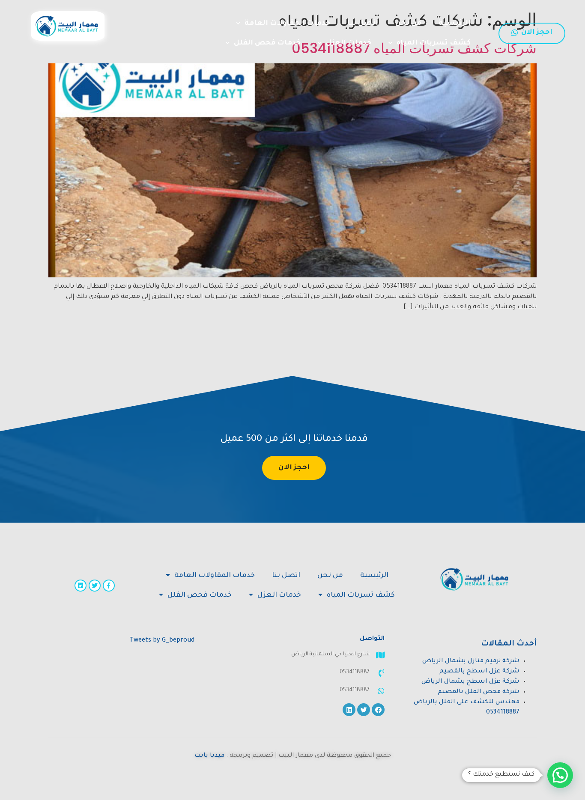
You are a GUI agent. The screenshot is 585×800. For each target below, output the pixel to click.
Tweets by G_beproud (161, 640)
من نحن (408, 23)
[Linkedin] (81, 586)
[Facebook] (378, 709)
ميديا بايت (209, 755)
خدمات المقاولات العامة (287, 23)
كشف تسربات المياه (434, 43)
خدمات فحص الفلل (267, 43)
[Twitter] (95, 586)
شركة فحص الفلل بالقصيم (478, 692)
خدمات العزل (348, 43)
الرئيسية (455, 23)
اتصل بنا (362, 23)
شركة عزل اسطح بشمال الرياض (470, 681)
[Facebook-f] (109, 586)
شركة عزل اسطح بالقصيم (479, 671)
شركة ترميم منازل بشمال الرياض (470, 661)
